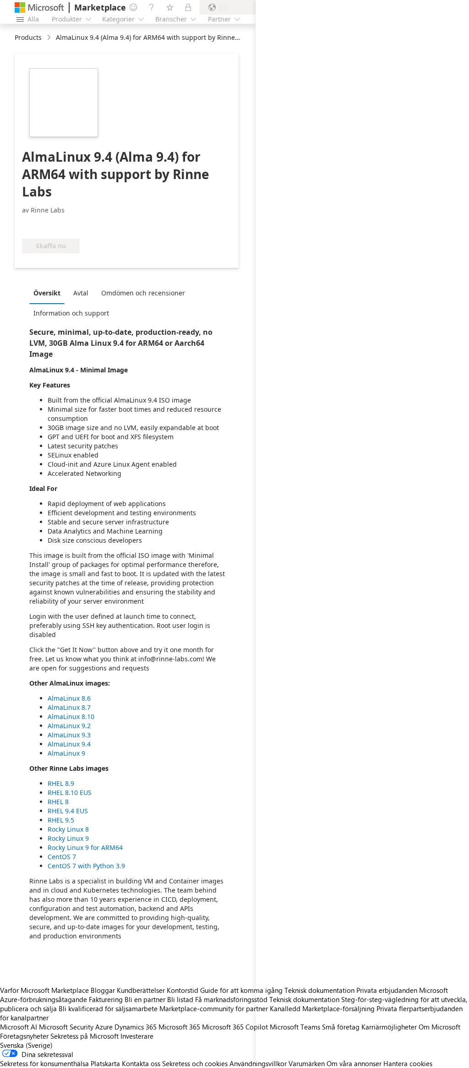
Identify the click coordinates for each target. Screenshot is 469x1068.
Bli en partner (145, 999)
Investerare (136, 1036)
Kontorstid (182, 990)
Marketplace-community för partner (213, 1008)
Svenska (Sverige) (26, 1045)
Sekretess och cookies (195, 1063)
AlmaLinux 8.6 (69, 698)
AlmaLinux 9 (66, 753)
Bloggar (103, 990)
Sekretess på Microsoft (84, 1036)
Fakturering (106, 999)
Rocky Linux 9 (68, 838)
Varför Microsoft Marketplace (44, 990)
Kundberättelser (141, 990)
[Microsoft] (39, 7)
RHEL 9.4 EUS (68, 810)
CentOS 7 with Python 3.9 (86, 865)
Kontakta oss (141, 1063)
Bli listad (180, 999)
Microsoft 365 (179, 1026)
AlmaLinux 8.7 (69, 707)
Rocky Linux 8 (68, 829)
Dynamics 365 (136, 1026)
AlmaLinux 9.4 (69, 744)
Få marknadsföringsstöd (231, 999)
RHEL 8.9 (61, 783)
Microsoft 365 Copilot (235, 1026)
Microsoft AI (18, 1026)
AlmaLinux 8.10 (71, 716)
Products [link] (28, 37)
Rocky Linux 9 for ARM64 (85, 847)
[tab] (49, 293)
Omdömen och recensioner (143, 293)
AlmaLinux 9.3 (69, 734)
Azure (104, 1026)
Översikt (46, 293)
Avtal (80, 293)
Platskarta (105, 1063)
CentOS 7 (62, 856)
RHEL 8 (58, 801)
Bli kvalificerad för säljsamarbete (108, 1008)
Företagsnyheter (24, 1036)
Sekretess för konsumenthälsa (44, 1063)
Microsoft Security (66, 1026)
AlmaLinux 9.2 (69, 725)
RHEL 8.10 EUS (70, 792)
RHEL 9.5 (61, 820)
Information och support (71, 313)
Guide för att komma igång (241, 990)
